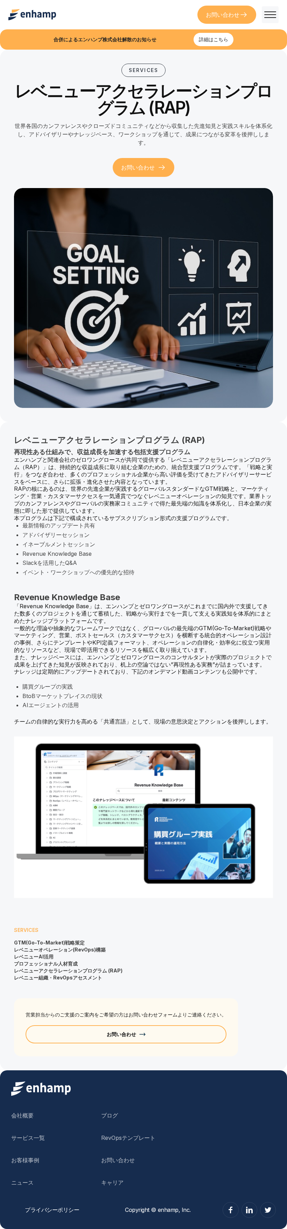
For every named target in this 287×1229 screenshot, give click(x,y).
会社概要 (22, 1115)
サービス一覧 (28, 1137)
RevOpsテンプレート (128, 1137)
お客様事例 (25, 1160)
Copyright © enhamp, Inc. (157, 1209)
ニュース (22, 1182)
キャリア (112, 1182)
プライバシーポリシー (52, 1209)
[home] (32, 14)
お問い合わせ (118, 1160)
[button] (267, 14)
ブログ (109, 1115)
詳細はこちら (213, 39)
